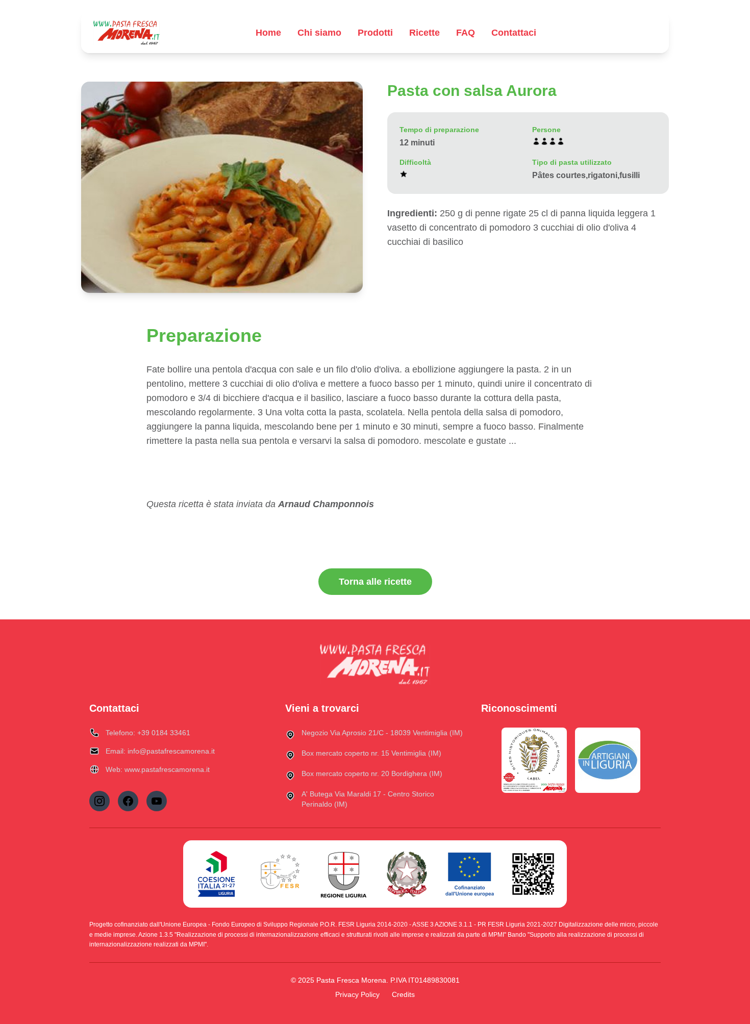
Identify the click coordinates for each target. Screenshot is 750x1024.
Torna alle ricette (375, 582)
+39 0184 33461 (163, 733)
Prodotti (375, 33)
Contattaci (513, 33)
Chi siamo (319, 33)
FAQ (465, 33)
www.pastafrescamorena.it (167, 769)
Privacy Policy (357, 994)
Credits (403, 994)
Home (268, 33)
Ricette (424, 33)
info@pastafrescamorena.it (171, 751)
